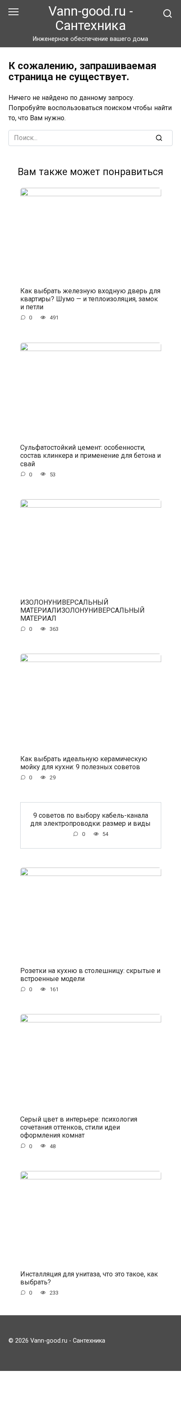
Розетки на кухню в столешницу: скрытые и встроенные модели (90, 975)
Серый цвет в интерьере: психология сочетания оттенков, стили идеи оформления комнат (78, 1127)
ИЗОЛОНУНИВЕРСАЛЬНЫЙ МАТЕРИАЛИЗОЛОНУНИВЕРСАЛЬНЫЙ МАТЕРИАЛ (82, 610)
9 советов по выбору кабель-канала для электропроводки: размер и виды (90, 819)
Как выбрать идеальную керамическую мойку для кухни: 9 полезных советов (83, 763)
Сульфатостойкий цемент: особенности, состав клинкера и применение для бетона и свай (90, 455)
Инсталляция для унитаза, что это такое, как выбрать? (89, 1278)
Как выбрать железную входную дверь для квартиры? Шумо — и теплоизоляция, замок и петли (90, 299)
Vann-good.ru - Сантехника (90, 18)
